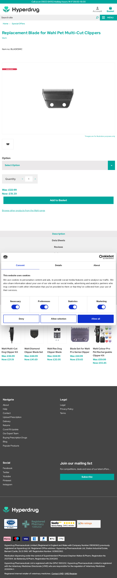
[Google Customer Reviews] (89, 524)
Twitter (6, 472)
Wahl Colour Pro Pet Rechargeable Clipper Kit (102, 352)
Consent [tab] (20, 265)
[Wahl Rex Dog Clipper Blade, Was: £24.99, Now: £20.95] (57, 334)
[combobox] (50, 17)
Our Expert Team (11, 433)
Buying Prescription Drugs (15, 437)
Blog (5, 441)
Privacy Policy (66, 409)
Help (5, 409)
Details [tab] (58, 265)
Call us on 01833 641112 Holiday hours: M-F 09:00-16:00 (59, 1)
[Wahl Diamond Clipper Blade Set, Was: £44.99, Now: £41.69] (34, 334)
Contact (7, 413)
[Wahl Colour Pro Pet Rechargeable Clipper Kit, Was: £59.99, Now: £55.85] (102, 334)
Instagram (7, 484)
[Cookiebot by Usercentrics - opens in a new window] (101, 257)
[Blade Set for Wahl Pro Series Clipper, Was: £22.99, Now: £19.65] (79, 334)
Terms (63, 413)
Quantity (10, 179)
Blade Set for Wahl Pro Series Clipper (80, 350)
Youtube (7, 476)
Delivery (7, 421)
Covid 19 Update (10, 429)
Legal (62, 405)
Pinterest (7, 480)
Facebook (7, 468)
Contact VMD (57, 573)
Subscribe (87, 476)
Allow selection (58, 319)
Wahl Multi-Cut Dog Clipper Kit (10, 350)
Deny (21, 319)
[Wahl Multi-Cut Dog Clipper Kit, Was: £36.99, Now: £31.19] (11, 334)
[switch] (44, 307)
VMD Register (70, 573)
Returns (6, 425)
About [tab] (97, 265)
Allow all (95, 319)
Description (58, 233)
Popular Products (11, 445)
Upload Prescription (12, 417)
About (6, 405)
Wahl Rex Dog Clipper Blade (54, 350)
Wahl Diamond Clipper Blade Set (33, 350)
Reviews (58, 246)
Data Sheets (58, 240)
